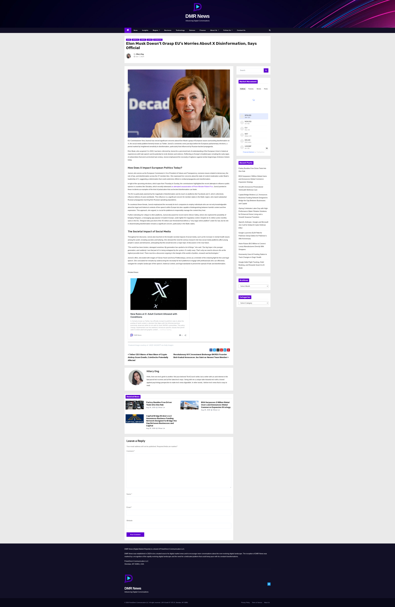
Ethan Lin (161, 407)
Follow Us (227, 30)
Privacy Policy (245, 602)
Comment (131, 451)
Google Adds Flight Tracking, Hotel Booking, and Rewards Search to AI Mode (251, 265)
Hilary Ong (140, 54)
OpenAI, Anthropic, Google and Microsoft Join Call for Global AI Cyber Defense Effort (253, 225)
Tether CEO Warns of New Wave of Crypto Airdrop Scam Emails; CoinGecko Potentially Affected (148, 357)
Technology (180, 30)
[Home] (127, 30)
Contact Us (241, 30)
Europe (143, 39)
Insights (145, 30)
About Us (214, 30)
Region (156, 30)
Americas (135, 39)
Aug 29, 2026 (205, 410)
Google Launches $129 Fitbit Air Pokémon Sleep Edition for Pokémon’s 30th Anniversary (253, 236)
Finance (203, 30)
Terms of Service (257, 602)
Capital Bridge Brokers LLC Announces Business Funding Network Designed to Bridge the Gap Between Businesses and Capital (161, 421)
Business (167, 30)
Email (129, 507)
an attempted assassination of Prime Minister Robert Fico (192, 186)
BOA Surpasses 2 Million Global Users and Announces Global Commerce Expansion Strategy (216, 404)
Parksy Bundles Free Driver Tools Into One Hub (159, 403)
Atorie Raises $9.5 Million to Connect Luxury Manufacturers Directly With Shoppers (252, 246)
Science (192, 30)
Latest (150, 39)
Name (129, 494)
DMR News (197, 16)
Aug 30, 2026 (151, 407)
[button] (270, 30)
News (136, 30)
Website (129, 520)
